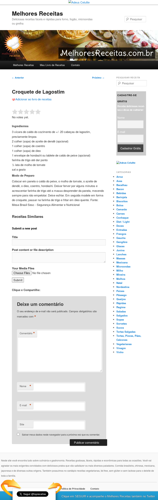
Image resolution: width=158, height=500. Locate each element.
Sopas (120, 319)
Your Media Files (23, 268)
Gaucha (120, 238)
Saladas (121, 311)
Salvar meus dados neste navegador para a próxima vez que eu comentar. (61, 434)
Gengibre (121, 242)
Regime (120, 307)
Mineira (120, 274)
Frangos (121, 234)
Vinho (120, 352)
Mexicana (122, 262)
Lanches (121, 254)
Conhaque (122, 217)
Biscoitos (122, 201)
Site (22, 424)
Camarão (121, 209)
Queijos (121, 299)
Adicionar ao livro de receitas (33, 99)
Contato (75, 65)
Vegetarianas (124, 344)
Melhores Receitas (37, 13)
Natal (119, 283)
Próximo (98, 77)
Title (15, 237)
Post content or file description (33, 250)
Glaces (120, 246)
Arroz (119, 177)
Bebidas (121, 193)
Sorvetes (121, 323)
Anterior (18, 77)
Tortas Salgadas (125, 331)
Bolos (119, 205)
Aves (119, 181)
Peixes (120, 291)
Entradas (121, 230)
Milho (119, 270)
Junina (120, 250)
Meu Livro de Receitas (52, 65)
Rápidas (121, 303)
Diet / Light (122, 221)
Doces (120, 226)
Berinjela (121, 197)
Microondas (123, 266)
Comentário (27, 333)
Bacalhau (121, 185)
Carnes (120, 213)
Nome (25, 386)
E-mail (25, 405)
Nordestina (122, 287)
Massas (120, 258)
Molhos (120, 279)
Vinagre (121, 348)
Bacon (120, 189)
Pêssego (121, 295)
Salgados (122, 315)
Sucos (120, 327)
